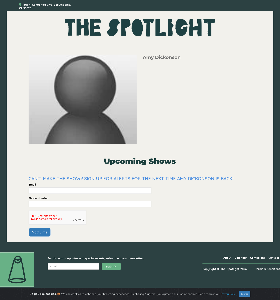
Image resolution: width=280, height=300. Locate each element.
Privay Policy (229, 294)
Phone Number (39, 198)
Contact (273, 258)
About (227, 258)
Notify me (39, 232)
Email (32, 184)
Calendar (241, 258)
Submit (111, 266)
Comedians (257, 258)
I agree (244, 293)
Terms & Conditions (267, 269)
